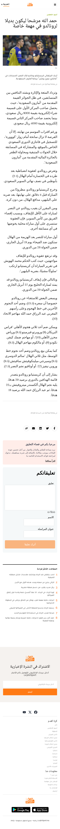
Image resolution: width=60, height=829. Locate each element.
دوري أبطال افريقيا (50, 738)
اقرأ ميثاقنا (50, 461)
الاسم (51, 517)
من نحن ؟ (54, 775)
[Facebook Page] (35, 712)
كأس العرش (52, 734)
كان (56, 725)
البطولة (54, 731)
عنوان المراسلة (46, 528)
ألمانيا (55, 763)
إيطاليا (55, 757)
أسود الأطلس (52, 15)
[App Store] (40, 809)
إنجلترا (55, 750)
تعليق (51, 483)
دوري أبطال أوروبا (51, 744)
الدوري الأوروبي (52, 747)
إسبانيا (54, 754)
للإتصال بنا (53, 788)
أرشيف (54, 791)
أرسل (30, 692)
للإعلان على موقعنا (50, 781)
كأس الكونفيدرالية (51, 741)
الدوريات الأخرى (52, 766)
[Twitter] (30, 712)
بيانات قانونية (52, 785)
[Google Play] (20, 809)
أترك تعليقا (30, 544)
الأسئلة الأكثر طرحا (51, 778)
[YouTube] (24, 712)
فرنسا (55, 760)
